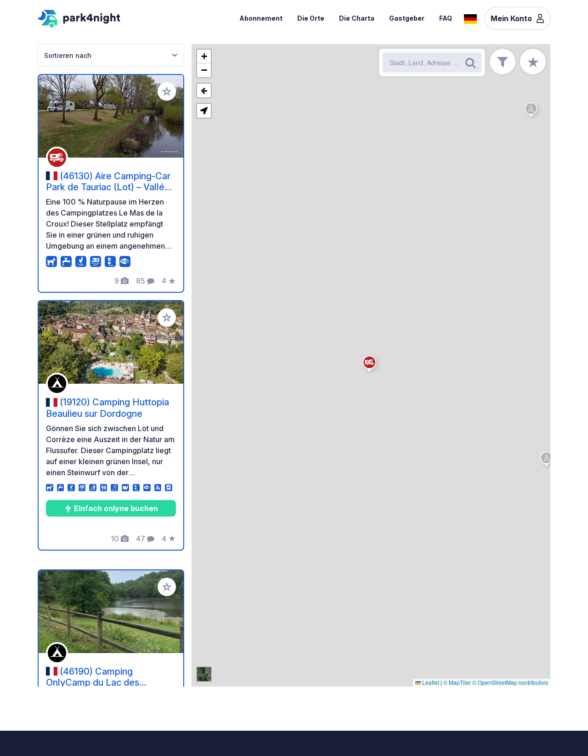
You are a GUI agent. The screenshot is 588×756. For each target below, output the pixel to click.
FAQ (445, 18)
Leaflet (430, 682)
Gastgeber (406, 18)
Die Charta (356, 18)
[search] (470, 62)
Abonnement (261, 18)
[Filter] (502, 61)
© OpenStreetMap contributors (510, 682)
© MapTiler (457, 682)
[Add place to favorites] (167, 91)
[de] (470, 18)
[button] (548, 460)
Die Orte (310, 18)
